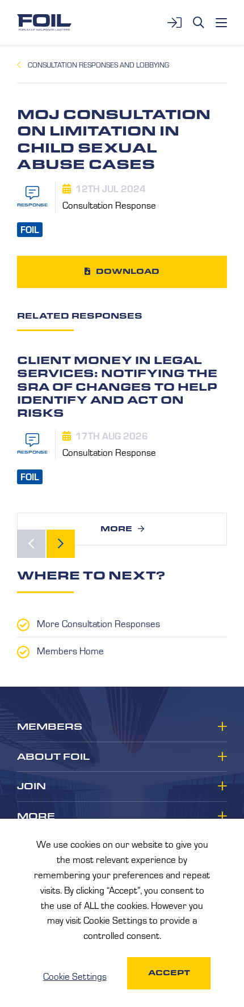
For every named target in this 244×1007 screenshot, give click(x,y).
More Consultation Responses (98, 623)
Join (31, 786)
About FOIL (53, 757)
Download (127, 271)
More (116, 528)
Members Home (70, 650)
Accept (169, 972)
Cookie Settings (75, 976)
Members (49, 727)
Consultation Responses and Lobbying (98, 65)
